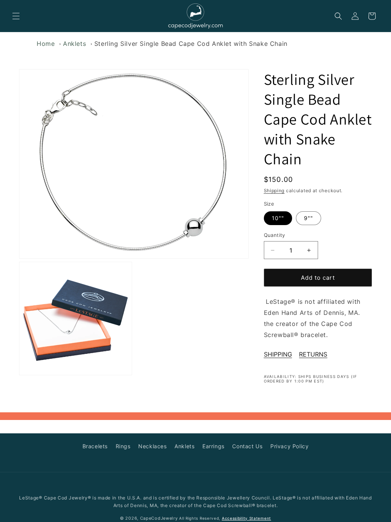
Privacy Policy (289, 446)
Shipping (274, 190)
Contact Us (247, 446)
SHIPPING (278, 354)
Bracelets (95, 446)
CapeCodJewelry (159, 518)
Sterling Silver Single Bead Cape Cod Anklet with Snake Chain (191, 43)
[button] (16, 16)
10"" (278, 218)
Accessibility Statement (246, 518)
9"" (308, 218)
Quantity (274, 235)
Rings (123, 446)
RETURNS (313, 354)
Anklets (74, 43)
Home (46, 43)
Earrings (213, 446)
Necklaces (152, 446)
